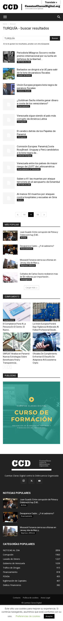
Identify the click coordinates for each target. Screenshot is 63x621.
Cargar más (30, 287)
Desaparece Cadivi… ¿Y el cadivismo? (37, 246)
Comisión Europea (24, 156)
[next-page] (44, 214)
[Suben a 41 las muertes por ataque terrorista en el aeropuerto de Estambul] (9, 183)
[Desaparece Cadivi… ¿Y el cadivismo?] (10, 250)
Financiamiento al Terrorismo (29, 169)
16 (38, 214)
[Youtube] (39, 481)
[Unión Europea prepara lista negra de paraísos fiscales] (9, 89)
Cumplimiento (9, 320)
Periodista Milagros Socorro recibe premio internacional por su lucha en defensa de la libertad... (37, 56)
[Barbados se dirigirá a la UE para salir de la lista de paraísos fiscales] (9, 74)
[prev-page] (17, 214)
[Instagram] (24, 481)
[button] (5, 17)
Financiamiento (23, 106)
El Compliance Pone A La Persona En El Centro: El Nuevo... (14, 327)
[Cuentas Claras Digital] (31, 7)
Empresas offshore (28, 265)
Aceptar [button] (49, 616)
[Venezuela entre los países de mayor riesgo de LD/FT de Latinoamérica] (9, 167)
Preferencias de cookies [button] (28, 616)
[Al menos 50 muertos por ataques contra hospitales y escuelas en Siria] (9, 198)
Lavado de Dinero (24, 75)
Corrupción (22, 122)
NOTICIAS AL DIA (24, 62)
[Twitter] (31, 481)
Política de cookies (30, 597)
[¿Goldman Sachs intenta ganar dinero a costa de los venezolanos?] (9, 104)
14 (24, 214)
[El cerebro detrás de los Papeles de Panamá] (9, 135)
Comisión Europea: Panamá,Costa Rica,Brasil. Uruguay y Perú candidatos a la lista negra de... (38, 149)
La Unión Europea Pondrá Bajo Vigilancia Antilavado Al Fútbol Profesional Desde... (46, 327)
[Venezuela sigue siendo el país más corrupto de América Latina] (9, 120)
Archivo (23, 238)
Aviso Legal (45, 597)
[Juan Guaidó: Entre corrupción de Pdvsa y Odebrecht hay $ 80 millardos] (10, 236)
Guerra (20, 200)
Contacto (17, 597)
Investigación (26, 279)
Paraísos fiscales (24, 91)
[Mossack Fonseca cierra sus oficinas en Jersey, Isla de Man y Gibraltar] (10, 263)
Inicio (5, 24)
